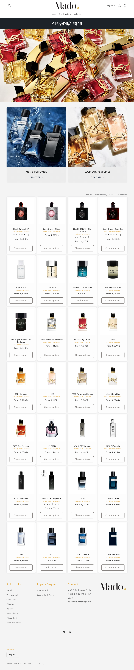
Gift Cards (11, 604)
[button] (9, 5)
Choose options (21, 248)
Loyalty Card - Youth (45, 595)
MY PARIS (52, 446)
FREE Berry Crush (82, 340)
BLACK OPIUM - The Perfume (82, 230)
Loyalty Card (42, 590)
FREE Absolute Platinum (52, 340)
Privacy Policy (12, 618)
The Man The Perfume (82, 287)
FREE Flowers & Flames (82, 394)
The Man (52, 287)
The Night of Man (113, 287)
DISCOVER (35, 177)
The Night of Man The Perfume (21, 341)
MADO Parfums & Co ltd (21, 664)
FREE (113, 340)
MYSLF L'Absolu (113, 446)
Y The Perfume (113, 554)
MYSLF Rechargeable (51, 498)
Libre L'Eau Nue (113, 394)
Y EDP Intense (113, 498)
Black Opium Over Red (113, 229)
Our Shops (11, 599)
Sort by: (89, 194)
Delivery (10, 608)
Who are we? (12, 595)
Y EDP (82, 498)
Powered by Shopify (37, 664)
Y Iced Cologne (82, 554)
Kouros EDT (21, 287)
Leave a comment (14, 622)
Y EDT (21, 554)
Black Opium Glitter (52, 229)
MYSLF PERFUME (21, 498)
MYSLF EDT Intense (82, 446)
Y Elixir (52, 554)
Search (9, 590)
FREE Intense (21, 394)
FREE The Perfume (21, 446)
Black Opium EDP (21, 229)
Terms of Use (12, 613)
